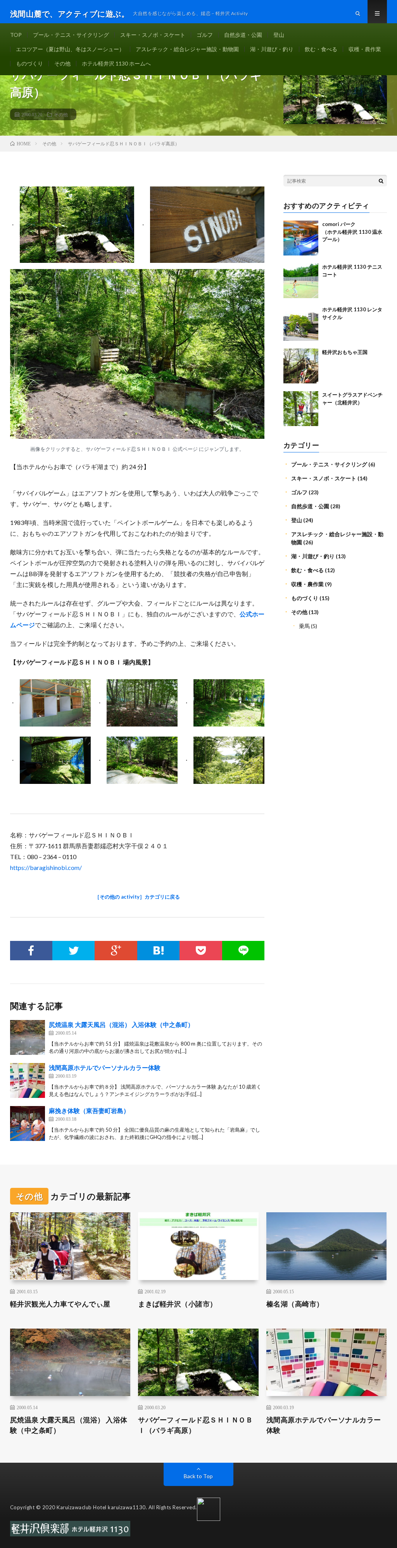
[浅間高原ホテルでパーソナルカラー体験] (27, 1080)
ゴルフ (205, 34)
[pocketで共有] (201, 950)
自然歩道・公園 (243, 34)
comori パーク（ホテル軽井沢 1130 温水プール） (352, 231)
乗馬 (304, 626)
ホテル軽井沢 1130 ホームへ (116, 63)
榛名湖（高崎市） (295, 1303)
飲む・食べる (321, 49)
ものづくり (29, 63)
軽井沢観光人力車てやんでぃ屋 (60, 1303)
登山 (278, 34)
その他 (62, 63)
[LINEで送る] (243, 950)
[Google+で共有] (116, 950)
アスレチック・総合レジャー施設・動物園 (187, 49)
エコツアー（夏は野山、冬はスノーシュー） (70, 49)
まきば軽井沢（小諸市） (177, 1303)
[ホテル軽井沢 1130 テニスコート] (300, 280)
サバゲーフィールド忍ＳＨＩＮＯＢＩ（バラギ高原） (195, 1424)
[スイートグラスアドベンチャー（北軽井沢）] (300, 408)
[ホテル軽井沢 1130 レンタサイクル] (300, 323)
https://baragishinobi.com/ (46, 867)
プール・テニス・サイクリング (71, 34)
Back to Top (198, 1476)
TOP (16, 34)
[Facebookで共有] (31, 950)
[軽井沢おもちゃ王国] (300, 366)
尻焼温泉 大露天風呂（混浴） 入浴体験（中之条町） (121, 1024)
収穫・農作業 (365, 49)
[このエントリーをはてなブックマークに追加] (158, 950)
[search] (381, 180)
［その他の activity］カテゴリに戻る (137, 897)
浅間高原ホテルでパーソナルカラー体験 (105, 1067)
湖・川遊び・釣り (271, 49)
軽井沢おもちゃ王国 (345, 352)
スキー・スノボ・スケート (152, 34)
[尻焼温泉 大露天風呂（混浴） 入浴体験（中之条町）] (27, 1037)
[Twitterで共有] (73, 950)
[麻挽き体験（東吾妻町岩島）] (27, 1123)
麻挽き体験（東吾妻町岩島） (89, 1110)
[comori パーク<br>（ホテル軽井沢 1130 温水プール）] (300, 238)
